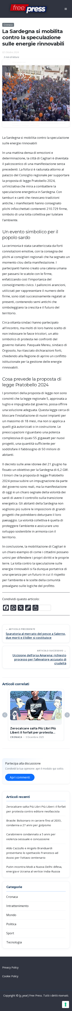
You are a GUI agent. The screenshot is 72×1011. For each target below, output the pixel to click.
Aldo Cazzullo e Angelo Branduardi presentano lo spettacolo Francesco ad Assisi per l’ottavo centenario (32, 852)
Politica (11, 924)
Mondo (11, 915)
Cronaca (8, 24)
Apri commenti (20, 777)
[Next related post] (67, 715)
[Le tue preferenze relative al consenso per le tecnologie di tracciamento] (65, 1004)
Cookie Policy (10, 976)
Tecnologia (14, 942)
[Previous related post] (4, 715)
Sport (10, 933)
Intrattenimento (17, 906)
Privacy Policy (10, 967)
